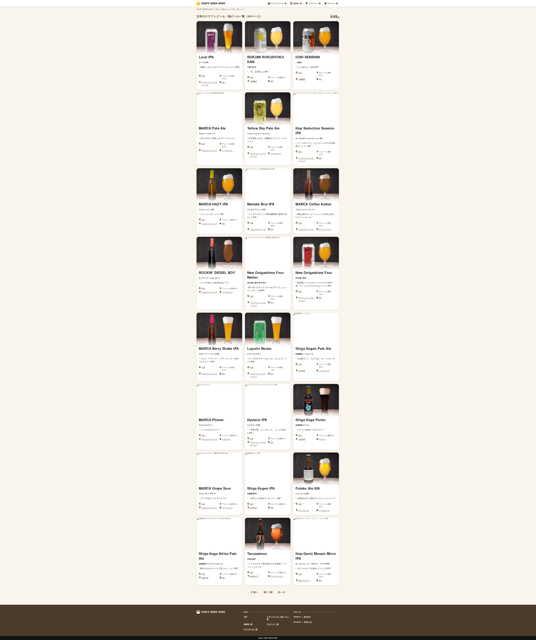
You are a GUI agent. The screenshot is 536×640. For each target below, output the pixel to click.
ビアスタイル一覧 (251, 629)
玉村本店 (301, 370)
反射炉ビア (254, 576)
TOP (245, 617)
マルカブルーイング (209, 150)
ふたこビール (303, 510)
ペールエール (227, 150)
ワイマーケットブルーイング (209, 83)
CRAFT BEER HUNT (205, 9)
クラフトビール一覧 (279, 3)
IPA (223, 82)
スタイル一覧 (332, 3)
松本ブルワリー (304, 580)
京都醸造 (253, 81)
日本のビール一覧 (228, 9)
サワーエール (227, 507)
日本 (217, 9)
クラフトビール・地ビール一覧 (278, 618)
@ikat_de (308, 622)
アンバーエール (325, 229)
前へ (255, 592)
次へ (280, 592)
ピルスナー (226, 439)
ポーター (322, 439)
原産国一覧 (297, 3)
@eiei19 (307, 616)
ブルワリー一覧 (315, 3)
